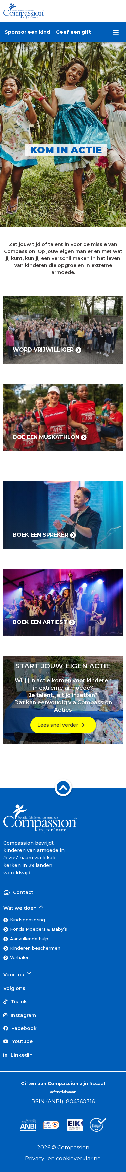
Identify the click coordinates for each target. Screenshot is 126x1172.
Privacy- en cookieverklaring (63, 1158)
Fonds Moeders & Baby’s (38, 929)
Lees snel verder (59, 725)
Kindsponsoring (27, 919)
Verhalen (20, 957)
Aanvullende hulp (29, 938)
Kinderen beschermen (35, 948)
